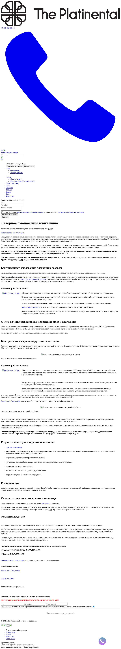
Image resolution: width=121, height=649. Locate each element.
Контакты (10, 636)
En (2, 150)
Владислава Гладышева (31, 307)
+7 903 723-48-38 (19, 592)
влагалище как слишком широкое (33, 279)
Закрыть (5, 217)
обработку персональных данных (30, 212)
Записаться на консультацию (12, 233)
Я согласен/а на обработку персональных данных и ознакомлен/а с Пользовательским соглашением (52, 607)
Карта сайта (10, 639)
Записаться (6, 607)
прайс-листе (46, 503)
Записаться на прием (9, 153)
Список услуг (29, 166)
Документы (10, 632)
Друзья (8, 634)
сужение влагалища (14, 447)
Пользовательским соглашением (71, 212)
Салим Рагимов (7, 579)
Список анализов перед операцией (60, 613)
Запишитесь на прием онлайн (13, 560)
